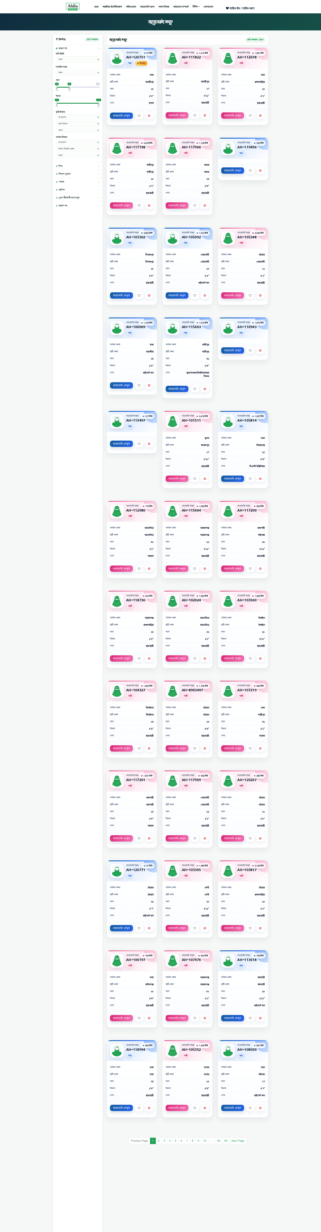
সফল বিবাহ (163, 6)
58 (218, 1141)
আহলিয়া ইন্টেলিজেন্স (112, 6)
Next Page (238, 1141)
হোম (96, 6)
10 (204, 1141)
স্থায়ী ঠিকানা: (61, 112)
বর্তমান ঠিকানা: (62, 137)
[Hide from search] (149, 115)
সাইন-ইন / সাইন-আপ (241, 8)
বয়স (58, 80)
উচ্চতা (58, 96)
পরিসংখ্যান (131, 6)
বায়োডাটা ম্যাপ (147, 6)
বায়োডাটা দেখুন (121, 115)
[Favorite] (139, 115)
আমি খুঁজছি (60, 53)
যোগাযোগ (208, 6)
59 (225, 1141)
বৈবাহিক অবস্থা (61, 67)
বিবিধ (195, 6)
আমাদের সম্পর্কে (181, 6)
